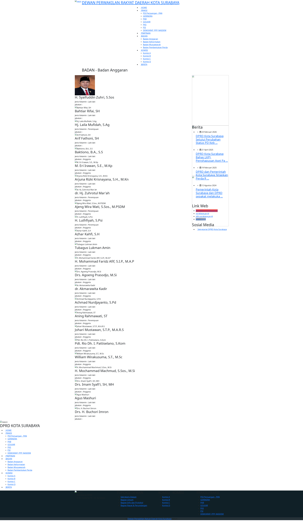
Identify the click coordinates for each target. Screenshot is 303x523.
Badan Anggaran (150, 39)
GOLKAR (146, 22)
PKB (145, 19)
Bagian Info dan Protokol (132, 502)
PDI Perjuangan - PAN (152, 13)
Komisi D (147, 61)
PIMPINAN (145, 33)
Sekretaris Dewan (128, 497)
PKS (144, 24)
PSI (144, 27)
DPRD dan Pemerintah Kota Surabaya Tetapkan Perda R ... (212, 175)
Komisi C (147, 58)
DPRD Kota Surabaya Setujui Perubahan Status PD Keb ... (209, 139)
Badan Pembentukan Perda (155, 47)
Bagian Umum (127, 499)
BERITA (144, 64)
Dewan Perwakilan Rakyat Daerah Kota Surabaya (149, 518)
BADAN (144, 36)
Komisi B (147, 56)
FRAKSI (144, 10)
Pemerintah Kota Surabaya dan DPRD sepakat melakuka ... (209, 192)
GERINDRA (147, 16)
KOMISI (144, 50)
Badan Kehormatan (151, 41)
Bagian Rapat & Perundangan (134, 505)
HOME (144, 7)
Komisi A (147, 53)
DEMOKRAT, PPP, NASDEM (154, 30)
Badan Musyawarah (152, 44)
